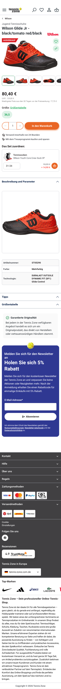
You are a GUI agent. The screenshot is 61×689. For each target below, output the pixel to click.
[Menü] (4, 9)
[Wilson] (53, 34)
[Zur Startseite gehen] (15, 10)
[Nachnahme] (42, 495)
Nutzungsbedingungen (14, 428)
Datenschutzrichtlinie (13, 430)
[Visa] (7, 495)
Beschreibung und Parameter (18, 181)
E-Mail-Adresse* (14, 399)
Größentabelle (10, 304)
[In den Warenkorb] (54, 166)
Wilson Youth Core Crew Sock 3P (29, 158)
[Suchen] (34, 9)
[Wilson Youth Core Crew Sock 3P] (7, 156)
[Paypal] (30, 495)
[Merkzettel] (41, 10)
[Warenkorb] (56, 10)
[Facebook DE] (5, 538)
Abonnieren (32, 416)
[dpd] (7, 513)
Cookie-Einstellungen (5, 523)
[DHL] (18, 513)
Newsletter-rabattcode (34, 428)
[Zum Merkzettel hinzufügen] (56, 41)
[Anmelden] (49, 9)
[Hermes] (30, 513)
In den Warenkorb (42, 125)
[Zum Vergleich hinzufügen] (56, 48)
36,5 (7, 114)
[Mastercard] (18, 495)
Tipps (5, 296)
